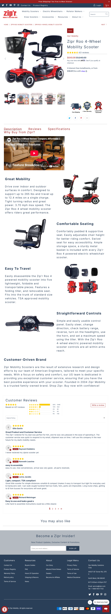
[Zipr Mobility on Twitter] (3, 5)
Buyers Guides (30, 565)
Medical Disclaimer (73, 577)
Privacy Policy (72, 565)
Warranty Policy (9, 573)
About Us (77, 17)
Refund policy (9, 577)
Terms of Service (10, 581)
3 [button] (55, 509)
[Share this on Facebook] (75, 117)
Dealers (48, 573)
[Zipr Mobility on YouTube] (10, 5)
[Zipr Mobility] (10, 14)
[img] (18, 426)
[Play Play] (34, 58)
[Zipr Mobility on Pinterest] (14, 5)
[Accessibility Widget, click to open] (4, 609)
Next (103, 24)
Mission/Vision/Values (53, 569)
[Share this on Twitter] (69, 117)
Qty (68, 87)
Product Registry (40, 5)
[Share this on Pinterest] (81, 117)
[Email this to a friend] (87, 117)
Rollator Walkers (75, 11)
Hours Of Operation (32, 573)
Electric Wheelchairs (53, 11)
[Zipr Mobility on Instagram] (18, 5)
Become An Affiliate (53, 577)
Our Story (49, 565)
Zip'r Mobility (72, 36)
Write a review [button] (98, 405)
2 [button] (52, 509)
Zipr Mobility (14, 608)
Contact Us (25, 5)
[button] (72, 52)
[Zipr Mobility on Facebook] (7, 5)
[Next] (63, 58)
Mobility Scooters (31, 11)
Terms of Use (71, 573)
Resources (63, 17)
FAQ (26, 569)
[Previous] (5, 58)
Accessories (48, 17)
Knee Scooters (31, 17)
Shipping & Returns (31, 577)
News (27, 581)
